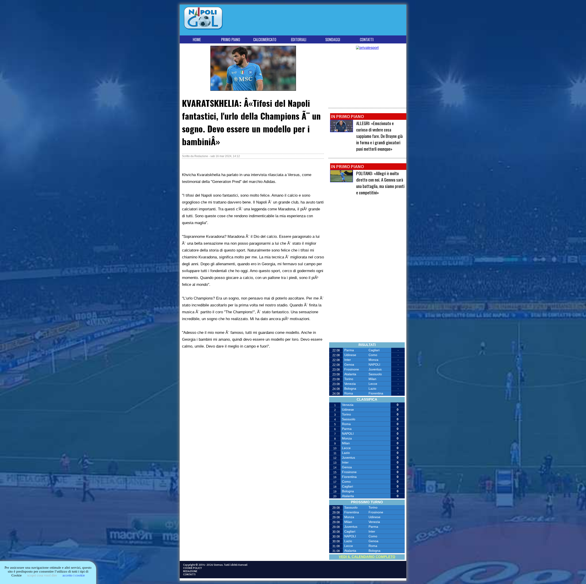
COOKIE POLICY (192, 568)
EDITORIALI (298, 39)
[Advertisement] (321, 21)
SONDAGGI (332, 39)
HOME (197, 39)
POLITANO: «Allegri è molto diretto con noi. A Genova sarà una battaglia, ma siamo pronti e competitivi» (380, 183)
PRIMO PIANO (230, 39)
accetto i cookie (73, 575)
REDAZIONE (190, 571)
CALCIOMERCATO (264, 39)
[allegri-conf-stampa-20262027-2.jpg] (341, 131)
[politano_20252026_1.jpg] (341, 181)
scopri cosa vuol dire (42, 575)
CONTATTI (367, 39)
